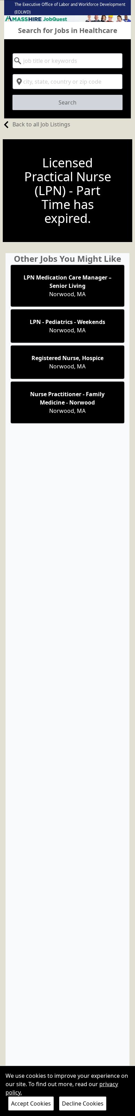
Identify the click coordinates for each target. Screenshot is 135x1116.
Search (67, 102)
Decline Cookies (83, 1103)
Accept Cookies (31, 1103)
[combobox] (67, 60)
